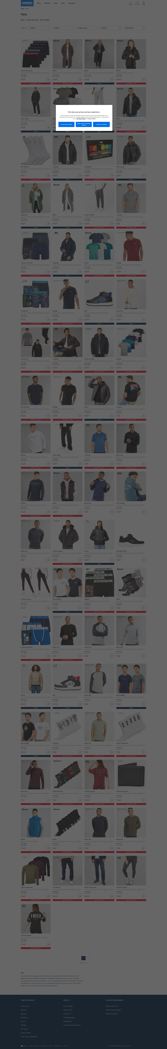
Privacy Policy (81, 118)
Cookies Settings (101, 124)
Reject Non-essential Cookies (83, 124)
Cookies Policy (92, 118)
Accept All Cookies (66, 124)
